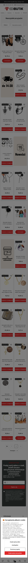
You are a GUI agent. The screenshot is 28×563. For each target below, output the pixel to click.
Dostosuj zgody (15, 549)
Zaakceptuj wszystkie (15, 553)
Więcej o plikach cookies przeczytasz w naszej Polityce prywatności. (14, 537)
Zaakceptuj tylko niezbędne (15, 543)
